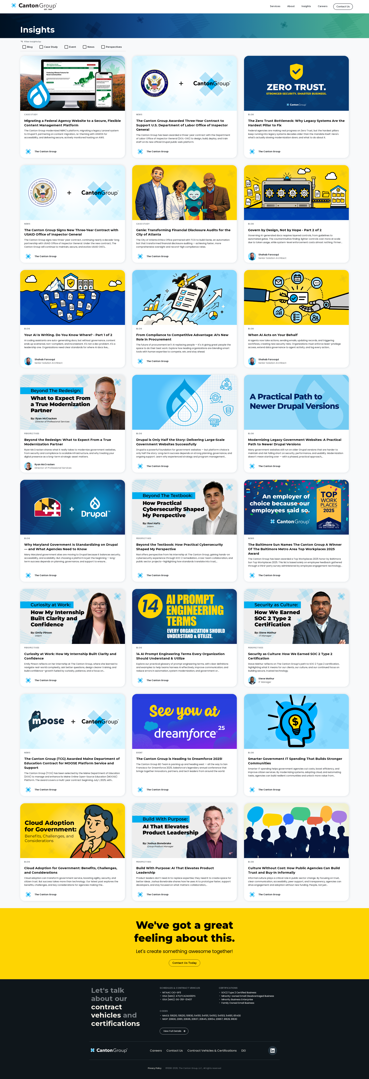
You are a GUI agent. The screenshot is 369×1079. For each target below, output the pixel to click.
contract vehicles (106, 1011)
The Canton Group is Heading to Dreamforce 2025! (179, 759)
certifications (115, 1023)
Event (72, 47)
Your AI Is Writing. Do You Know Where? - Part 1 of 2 (68, 335)
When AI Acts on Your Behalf (273, 335)
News (90, 47)
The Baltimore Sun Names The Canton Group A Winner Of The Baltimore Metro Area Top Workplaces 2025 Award (295, 549)
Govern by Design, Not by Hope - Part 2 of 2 (285, 230)
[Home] (33, 7)
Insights (306, 6)
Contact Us (343, 6)
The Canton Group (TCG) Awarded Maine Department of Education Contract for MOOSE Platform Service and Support (72, 763)
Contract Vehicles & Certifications (212, 1051)
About (291, 6)
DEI (243, 1051)
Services (275, 6)
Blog (30, 47)
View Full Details (172, 1031)
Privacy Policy (154, 1068)
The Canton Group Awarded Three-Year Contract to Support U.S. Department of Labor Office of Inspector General (182, 125)
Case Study (51, 47)
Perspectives (114, 47)
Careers (322, 6)
